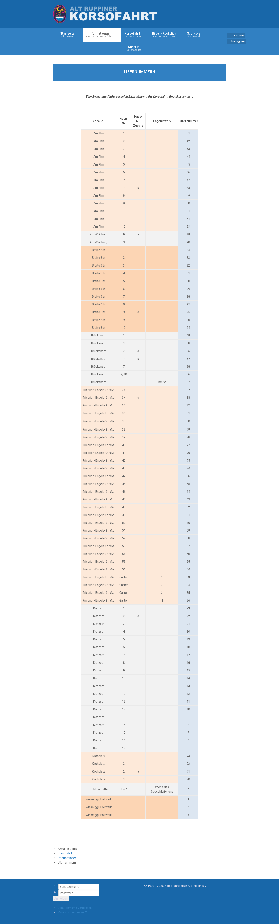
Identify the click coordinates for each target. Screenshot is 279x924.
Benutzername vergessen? (75, 908)
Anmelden (61, 898)
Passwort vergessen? (72, 912)
